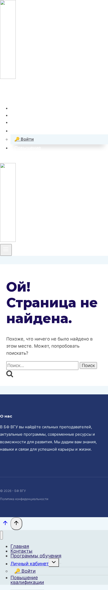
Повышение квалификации (27, 580)
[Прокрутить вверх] (5, 524)
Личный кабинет (29, 563)
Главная (23, 107)
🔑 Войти (24, 139)
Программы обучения (38, 122)
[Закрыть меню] (1, 535)
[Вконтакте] (4, 92)
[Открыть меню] (6, 250)
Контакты (25, 115)
